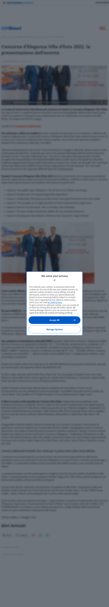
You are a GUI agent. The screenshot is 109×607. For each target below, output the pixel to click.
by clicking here (55, 302)
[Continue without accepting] (54, 280)
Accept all (54, 320)
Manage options (54, 329)
